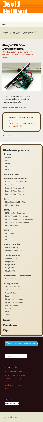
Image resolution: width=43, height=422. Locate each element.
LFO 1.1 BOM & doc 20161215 (14, 107)
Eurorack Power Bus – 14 (14, 184)
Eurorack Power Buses (15, 178)
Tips (6, 330)
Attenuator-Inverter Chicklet (15, 375)
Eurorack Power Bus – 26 (14, 190)
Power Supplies (12, 244)
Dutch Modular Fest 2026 (13, 371)
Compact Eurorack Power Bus (16, 181)
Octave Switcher (11, 225)
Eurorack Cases (11, 174)
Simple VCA (10, 264)
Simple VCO (10, 270)
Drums (7, 154)
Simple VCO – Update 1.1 (13, 385)
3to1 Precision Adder (13, 286)
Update (5, 57)
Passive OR (9, 308)
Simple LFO (24, 52)
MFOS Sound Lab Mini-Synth (16, 216)
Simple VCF (10, 267)
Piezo (7, 311)
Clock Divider (10, 292)
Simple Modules (27, 54)
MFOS (7, 209)
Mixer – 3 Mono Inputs (14, 299)
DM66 (7, 163)
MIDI (6, 230)
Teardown (10, 325)
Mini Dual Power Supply (14, 250)
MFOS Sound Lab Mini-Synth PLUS (19, 219)
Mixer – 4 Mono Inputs (14, 302)
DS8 (7, 169)
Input (7, 295)
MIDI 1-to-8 (9, 233)
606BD (8, 157)
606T (7, 160)
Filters (7, 198)
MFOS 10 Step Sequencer (15, 212)
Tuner (7, 314)
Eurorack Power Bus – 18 (14, 187)
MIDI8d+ (9, 239)
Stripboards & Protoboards (17, 275)
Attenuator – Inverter (13, 289)
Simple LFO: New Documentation (14, 47)
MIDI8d (8, 236)
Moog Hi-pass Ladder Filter (15, 201)
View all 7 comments (12, 136)
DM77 (7, 166)
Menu (4, 24)
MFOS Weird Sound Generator (17, 222)
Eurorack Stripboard (13, 278)
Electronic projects (16, 150)
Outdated (17, 54)
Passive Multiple (11, 305)
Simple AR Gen (11, 258)
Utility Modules (12, 283)
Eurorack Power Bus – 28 (14, 194)
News (7, 320)
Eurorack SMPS (11, 247)
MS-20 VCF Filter (12, 205)
